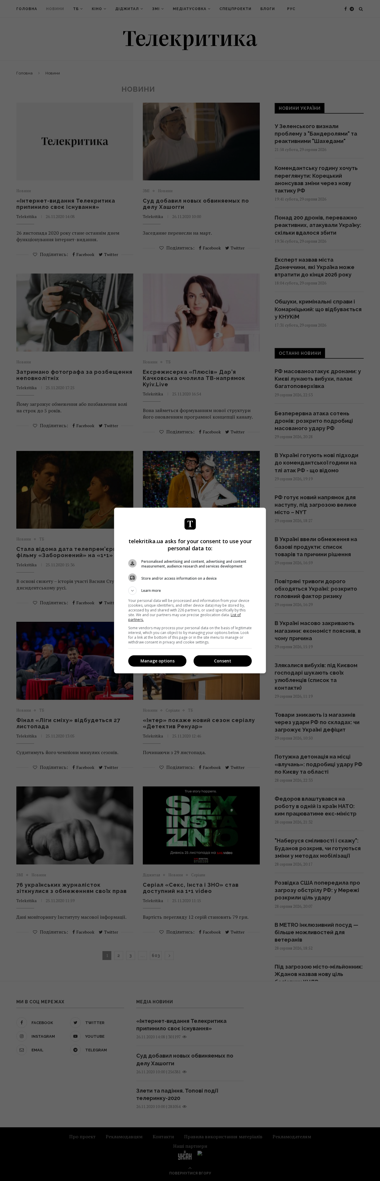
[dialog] (190, 590)
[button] (190, 590)
